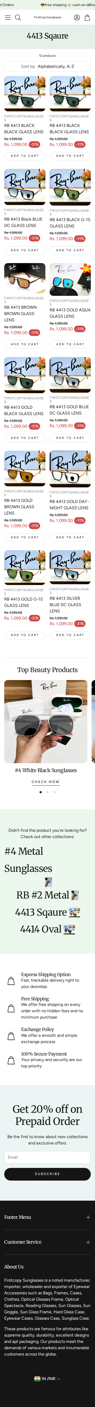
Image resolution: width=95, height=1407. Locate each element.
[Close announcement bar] (90, 4)
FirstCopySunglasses (47, 17)
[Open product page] (24, 93)
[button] (7, 17)
